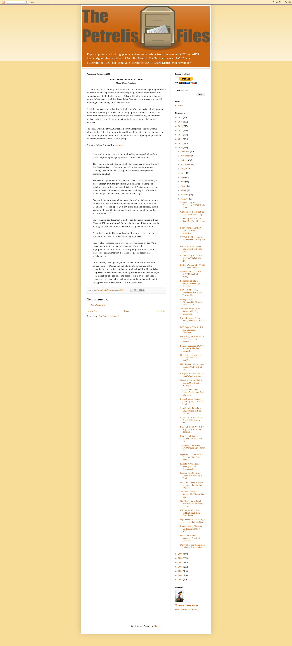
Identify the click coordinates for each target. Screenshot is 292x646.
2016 (180, 122)
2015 (180, 126)
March (184, 190)
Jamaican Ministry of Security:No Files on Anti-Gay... (192, 494)
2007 (180, 562)
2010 (180, 148)
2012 (180, 139)
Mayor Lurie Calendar (188, 605)
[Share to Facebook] (140, 290)
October (184, 160)
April (183, 186)
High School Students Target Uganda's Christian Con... (192, 520)
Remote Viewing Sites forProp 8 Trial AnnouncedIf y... (189, 466)
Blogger (157, 626)
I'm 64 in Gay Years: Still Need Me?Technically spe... (191, 258)
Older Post (160, 311)
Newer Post (92, 311)
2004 (180, 575)
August (184, 169)
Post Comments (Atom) (109, 316)
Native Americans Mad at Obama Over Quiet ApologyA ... (191, 383)
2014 (180, 130)
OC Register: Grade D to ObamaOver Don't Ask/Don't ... (191, 357)
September (186, 164)
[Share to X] (137, 290)
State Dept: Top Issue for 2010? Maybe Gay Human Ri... (192, 448)
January (184, 199)
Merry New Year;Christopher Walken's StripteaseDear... (192, 546)
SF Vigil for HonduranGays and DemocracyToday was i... (192, 239)
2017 (180, 117)
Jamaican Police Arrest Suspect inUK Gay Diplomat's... (190, 311)
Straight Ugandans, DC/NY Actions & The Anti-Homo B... (192, 348)
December (185, 151)
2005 (180, 571)
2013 (180, 135)
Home (126, 311)
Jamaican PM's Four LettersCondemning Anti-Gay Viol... (192, 392)
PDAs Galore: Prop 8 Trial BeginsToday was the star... (191, 420)
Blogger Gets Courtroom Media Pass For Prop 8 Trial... (191, 475)
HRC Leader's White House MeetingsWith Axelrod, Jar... (192, 367)
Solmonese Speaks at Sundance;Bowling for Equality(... (191, 283)
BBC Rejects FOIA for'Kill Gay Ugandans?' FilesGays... (191, 330)
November (185, 156)
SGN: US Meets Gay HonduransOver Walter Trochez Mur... (191, 292)
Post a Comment (97, 305)
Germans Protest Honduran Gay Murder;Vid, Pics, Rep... (191, 249)
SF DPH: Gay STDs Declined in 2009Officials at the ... (192, 205)
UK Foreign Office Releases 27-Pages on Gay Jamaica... (192, 339)
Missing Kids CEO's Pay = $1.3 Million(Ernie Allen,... (191, 274)
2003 (180, 580)
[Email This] (131, 290)
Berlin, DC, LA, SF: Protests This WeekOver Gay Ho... (192, 266)
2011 (180, 143)
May (183, 182)
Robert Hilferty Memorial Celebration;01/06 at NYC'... (191, 529)
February (185, 194)
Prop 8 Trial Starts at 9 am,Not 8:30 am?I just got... (191, 438)
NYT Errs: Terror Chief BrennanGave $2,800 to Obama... (191, 503)
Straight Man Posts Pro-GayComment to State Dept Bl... (191, 411)
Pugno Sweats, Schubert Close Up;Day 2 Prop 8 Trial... (191, 401)
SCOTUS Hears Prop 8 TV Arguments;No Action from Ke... (192, 429)
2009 (180, 554)
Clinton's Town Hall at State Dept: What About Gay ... (192, 213)
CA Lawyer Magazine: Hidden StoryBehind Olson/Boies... (190, 513)
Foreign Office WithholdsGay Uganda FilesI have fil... (191, 302)
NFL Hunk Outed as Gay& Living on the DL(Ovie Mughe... (191, 485)
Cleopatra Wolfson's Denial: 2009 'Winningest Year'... (192, 375)
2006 (180, 567)
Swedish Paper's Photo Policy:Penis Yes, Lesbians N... (192, 320)
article (120, 145)
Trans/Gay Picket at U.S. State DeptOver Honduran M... (192, 221)
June (183, 177)
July (183, 173)
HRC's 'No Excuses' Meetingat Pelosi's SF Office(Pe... (190, 538)
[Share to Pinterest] (143, 290)
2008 (180, 558)
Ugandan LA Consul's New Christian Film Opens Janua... (191, 457)
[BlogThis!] (134, 290)
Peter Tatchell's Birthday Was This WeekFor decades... (190, 230)
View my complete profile (186, 609)
